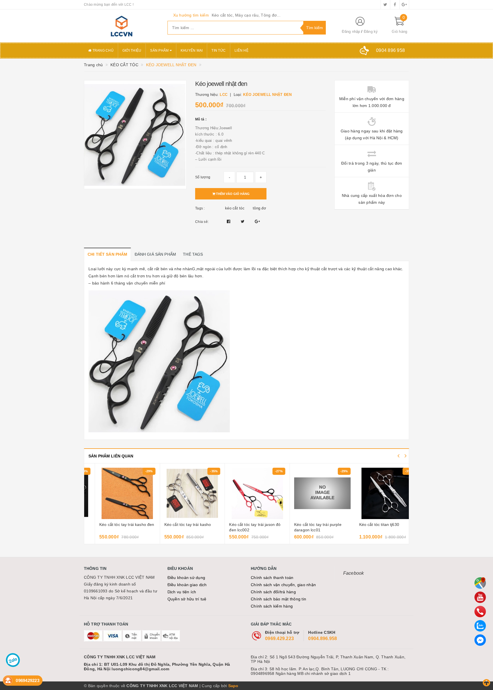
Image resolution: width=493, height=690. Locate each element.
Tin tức (218, 51)
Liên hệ (241, 51)
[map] (480, 583)
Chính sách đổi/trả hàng (273, 592)
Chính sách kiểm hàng (272, 606)
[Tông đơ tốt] (121, 26)
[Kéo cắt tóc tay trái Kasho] (181, 493)
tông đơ (259, 208)
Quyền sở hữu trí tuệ (187, 599)
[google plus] (404, 4)
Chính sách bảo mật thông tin (278, 599)
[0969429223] (480, 611)
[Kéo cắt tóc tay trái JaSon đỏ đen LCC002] (246, 493)
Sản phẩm (159, 51)
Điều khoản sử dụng (186, 577)
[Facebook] (480, 640)
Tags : (200, 208)
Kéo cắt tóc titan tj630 (368, 524)
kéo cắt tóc (235, 208)
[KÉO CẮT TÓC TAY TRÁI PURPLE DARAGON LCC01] (311, 493)
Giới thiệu (132, 51)
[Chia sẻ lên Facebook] (229, 221)
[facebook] (394, 4)
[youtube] (480, 597)
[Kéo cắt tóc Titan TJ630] (376, 493)
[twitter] (385, 4)
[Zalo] (480, 626)
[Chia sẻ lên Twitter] (243, 221)
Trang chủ (102, 51)
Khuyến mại (192, 51)
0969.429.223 (279, 638)
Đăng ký (371, 31)
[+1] (257, 221)
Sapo (233, 685)
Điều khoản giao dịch (187, 584)
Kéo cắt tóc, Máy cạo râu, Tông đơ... (246, 15)
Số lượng (202, 177)
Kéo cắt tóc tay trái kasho (176, 524)
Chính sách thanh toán (272, 577)
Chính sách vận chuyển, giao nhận (283, 584)
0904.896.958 (322, 638)
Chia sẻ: (202, 222)
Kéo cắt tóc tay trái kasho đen (115, 524)
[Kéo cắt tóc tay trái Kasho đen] (116, 493)
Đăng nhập (351, 31)
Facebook (353, 573)
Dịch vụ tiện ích (181, 592)
